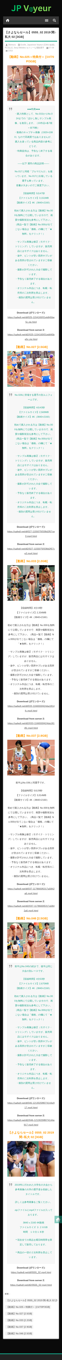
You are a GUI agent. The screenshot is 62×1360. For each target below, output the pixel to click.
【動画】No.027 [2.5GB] (19, 1313)
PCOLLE (9, 48)
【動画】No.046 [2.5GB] (19, 1333)
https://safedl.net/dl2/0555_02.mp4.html (31, 1285)
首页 (7, 20)
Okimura (12, 45)
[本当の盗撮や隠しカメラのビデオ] (31, 8)
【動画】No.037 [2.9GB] (19, 1327)
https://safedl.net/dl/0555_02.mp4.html (31, 1272)
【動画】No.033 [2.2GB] (19, 1320)
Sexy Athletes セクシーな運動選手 (29, 48)
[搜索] (54, 20)
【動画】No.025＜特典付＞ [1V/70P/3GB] (28, 1307)
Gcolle (23, 45)
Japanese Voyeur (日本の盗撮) (41, 45)
